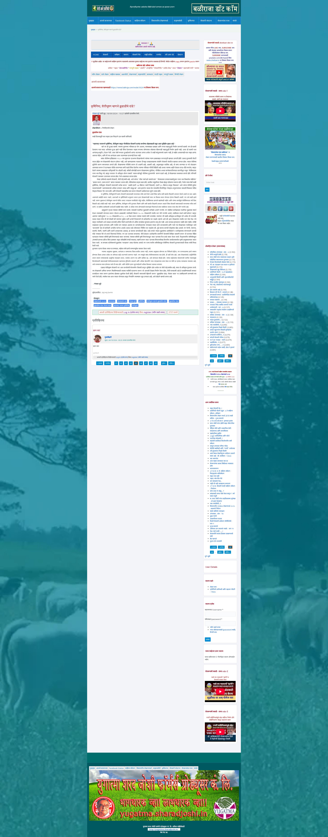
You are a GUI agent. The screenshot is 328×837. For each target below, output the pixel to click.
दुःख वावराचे (214, 526)
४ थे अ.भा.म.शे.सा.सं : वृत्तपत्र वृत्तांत (221, 421)
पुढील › (164, 363)
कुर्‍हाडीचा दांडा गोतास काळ (102, 305)
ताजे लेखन (105, 74)
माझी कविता (148, 54)
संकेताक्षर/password (213, 619)
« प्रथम (99, 363)
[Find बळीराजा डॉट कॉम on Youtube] (231, 208)
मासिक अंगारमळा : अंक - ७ (218, 315)
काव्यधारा (150, 74)
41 (116, 363)
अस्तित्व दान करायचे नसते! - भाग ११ (222, 528)
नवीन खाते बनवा (215, 627)
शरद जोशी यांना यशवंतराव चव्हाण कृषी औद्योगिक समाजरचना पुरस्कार (222, 258)
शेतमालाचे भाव (122, 301)
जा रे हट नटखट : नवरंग (217, 340)
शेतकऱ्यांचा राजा (223, 20)
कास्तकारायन (214, 468)
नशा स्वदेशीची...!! (215, 325)
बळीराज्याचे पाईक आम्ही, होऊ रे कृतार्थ (222, 347)
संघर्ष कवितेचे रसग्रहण (217, 511)
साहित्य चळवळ (115, 74)
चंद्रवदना (213, 317)
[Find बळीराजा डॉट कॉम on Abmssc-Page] (214, 208)
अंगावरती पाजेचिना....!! (217, 334)
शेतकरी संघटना (175, 768)
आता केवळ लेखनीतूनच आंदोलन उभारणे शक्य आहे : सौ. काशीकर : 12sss (222, 454)
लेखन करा (213, 587)
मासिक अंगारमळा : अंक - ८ (218, 322)
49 (156, 363)
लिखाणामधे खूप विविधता (217, 269)
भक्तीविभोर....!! (214, 342)
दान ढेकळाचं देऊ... (216, 481)
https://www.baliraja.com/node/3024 (127, 87)
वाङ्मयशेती (141, 74)
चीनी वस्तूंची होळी (215, 254)
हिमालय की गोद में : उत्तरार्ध (218, 292)
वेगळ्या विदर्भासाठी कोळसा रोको (219, 262)
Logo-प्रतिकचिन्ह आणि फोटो (219, 436)
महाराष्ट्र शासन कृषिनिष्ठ (121, 305)
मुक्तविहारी (108, 337)
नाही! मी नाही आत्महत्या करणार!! (220, 483)
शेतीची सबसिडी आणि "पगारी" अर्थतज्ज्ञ (222, 448)
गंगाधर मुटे (96, 113)
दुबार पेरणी (213, 516)
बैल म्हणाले (213, 538)
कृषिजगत (165, 768)
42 (121, 363)
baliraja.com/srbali (220, 161)
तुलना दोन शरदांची (216, 541)
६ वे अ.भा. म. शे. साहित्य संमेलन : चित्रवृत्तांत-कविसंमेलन (220, 472)
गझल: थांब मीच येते (216, 478)
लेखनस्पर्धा (132, 74)
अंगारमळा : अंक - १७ (216, 513)
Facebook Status (123, 20)
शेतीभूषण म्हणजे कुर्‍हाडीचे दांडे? (157, 301)
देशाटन (180, 54)
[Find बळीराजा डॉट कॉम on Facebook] (220, 208)
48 (151, 363)
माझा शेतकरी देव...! (216, 408)
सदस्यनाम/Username (214, 609)
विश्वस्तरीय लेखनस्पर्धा (159, 20)
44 (131, 363)
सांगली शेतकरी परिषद (216, 337)
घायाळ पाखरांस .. (215, 299)
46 (141, 363)
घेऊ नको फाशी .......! (216, 531)
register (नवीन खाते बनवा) (154, 312)
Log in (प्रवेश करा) (131, 312)
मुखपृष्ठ (91, 20)
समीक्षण (117, 54)
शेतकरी (104, 54)
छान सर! (96, 330)
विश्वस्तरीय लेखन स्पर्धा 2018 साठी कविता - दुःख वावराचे (221, 416)
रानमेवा (158, 54)
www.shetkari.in (213, 60)
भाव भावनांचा (214, 458)
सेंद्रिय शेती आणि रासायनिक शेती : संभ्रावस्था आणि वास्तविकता (221, 429)
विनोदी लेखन (179, 74)
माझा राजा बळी (214, 476)
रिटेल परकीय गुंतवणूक (217, 282)
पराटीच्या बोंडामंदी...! (216, 438)
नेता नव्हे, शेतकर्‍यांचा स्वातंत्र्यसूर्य (220, 284)
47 (146, 363)
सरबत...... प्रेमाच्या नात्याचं (218, 302)
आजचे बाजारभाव (106, 20)
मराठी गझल (158, 74)
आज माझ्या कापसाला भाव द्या (219, 461)
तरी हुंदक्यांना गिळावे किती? (218, 327)
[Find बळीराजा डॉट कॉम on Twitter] (225, 208)
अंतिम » (171, 363)
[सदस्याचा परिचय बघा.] (96, 120)
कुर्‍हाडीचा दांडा (174, 301)
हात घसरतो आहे (215, 289)
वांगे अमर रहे (169, 54)
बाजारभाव (112, 301)
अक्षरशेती (124, 74)
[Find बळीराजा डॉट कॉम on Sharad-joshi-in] (209, 208)
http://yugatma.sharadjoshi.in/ (163, 829)
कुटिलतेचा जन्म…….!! (217, 345)
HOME (96, 54)
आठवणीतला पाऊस (216, 518)
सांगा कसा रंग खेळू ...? (217, 491)
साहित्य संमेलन (130, 768)
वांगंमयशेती (226, 216)
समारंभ (126, 54)
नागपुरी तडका (168, 74)
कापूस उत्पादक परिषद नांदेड (219, 446)
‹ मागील (107, 363)
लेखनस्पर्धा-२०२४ (100, 301)
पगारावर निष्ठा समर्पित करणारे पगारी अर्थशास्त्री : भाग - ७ (221, 305)
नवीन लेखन (96, 74)
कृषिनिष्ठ (141, 301)
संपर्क (196, 768)
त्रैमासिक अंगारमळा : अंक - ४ (219, 252)
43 (126, 363)
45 (136, 363)
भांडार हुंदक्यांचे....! (215, 320)
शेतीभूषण (135, 305)
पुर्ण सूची (207, 365)
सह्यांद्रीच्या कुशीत (215, 433)
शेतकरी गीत (136, 54)
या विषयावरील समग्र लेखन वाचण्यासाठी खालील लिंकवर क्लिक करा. (220, 154)
